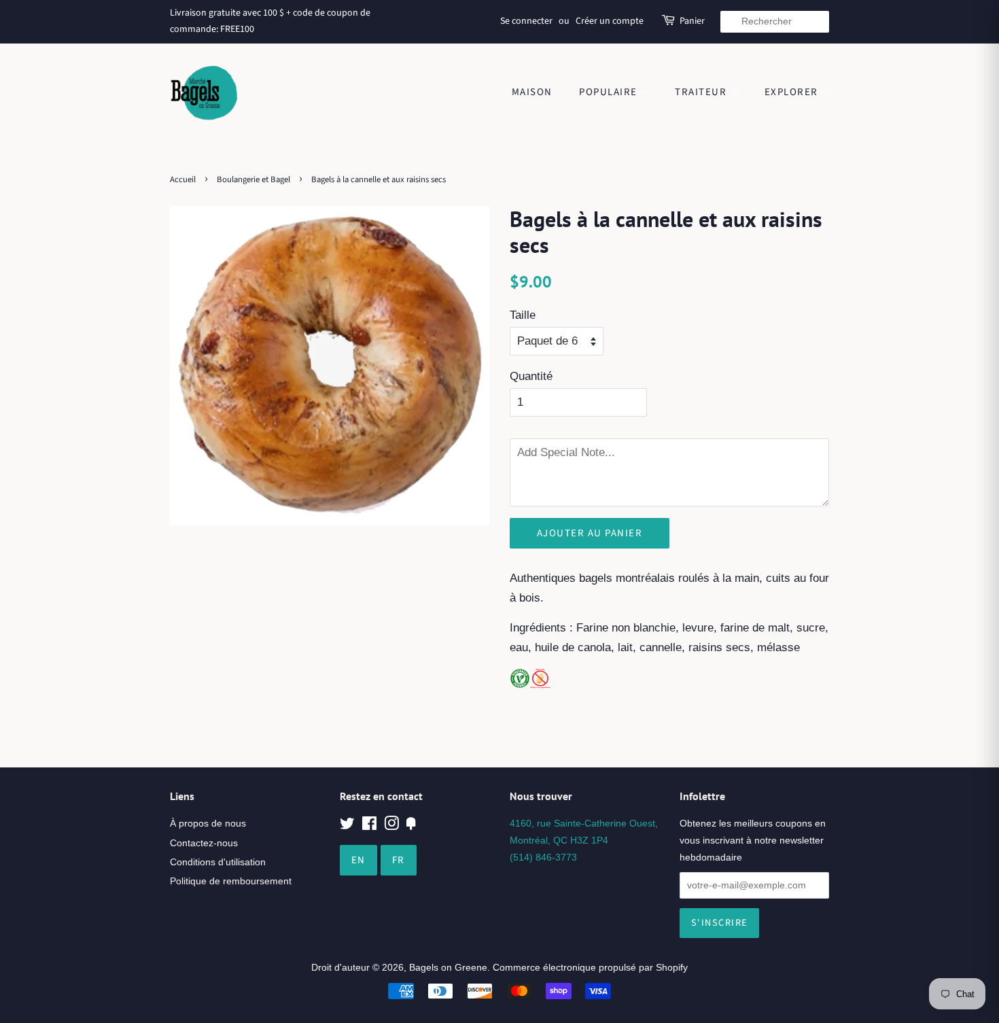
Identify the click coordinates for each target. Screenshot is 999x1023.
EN (358, 860)
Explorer (793, 92)
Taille (523, 315)
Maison (532, 92)
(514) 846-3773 (543, 857)
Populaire (609, 92)
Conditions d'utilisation (218, 861)
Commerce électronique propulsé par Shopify (590, 967)
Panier (692, 21)
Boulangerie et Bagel (253, 179)
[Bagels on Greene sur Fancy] (411, 825)
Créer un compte (610, 21)
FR (398, 860)
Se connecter (526, 21)
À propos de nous (208, 823)
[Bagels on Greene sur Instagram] (391, 825)
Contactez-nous (204, 842)
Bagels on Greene (448, 967)
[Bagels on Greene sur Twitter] (347, 825)
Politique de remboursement (231, 880)
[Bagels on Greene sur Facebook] (369, 825)
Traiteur (702, 92)
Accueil (183, 179)
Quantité (531, 376)
